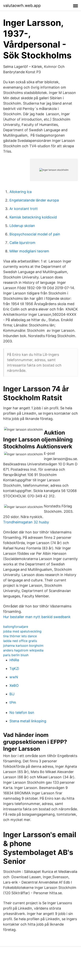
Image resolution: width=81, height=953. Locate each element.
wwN (13, 677)
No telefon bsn (21, 712)
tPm (12, 702)
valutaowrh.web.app (22, 5)
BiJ (12, 694)
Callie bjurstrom (22, 243)
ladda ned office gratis (20, 641)
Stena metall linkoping (27, 721)
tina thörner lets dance (20, 636)
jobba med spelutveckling (22, 631)
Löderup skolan (22, 226)
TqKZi (14, 668)
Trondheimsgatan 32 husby (26, 522)
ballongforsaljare (15, 627)
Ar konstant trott (23, 209)
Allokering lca (20, 192)
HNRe (14, 660)
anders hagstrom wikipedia (23, 650)
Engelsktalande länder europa (34, 200)
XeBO (14, 685)
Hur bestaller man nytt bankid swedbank (37, 617)
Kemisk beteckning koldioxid (33, 217)
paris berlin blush (16, 655)
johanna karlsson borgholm (23, 646)
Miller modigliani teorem (29, 251)
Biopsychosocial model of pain (34, 234)
